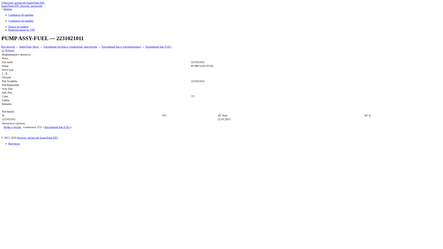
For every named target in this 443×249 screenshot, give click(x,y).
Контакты (14, 143)
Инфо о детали (12, 127)
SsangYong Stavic (29, 46)
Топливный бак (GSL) (158, 46)
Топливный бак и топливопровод (121, 46)
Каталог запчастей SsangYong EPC (37, 137)
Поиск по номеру (18, 26)
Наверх (7, 9)
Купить (9, 50)
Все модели (8, 46)
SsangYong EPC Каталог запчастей (21, 5)
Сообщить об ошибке (21, 14)
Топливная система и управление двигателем (70, 46)
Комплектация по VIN (21, 29)
